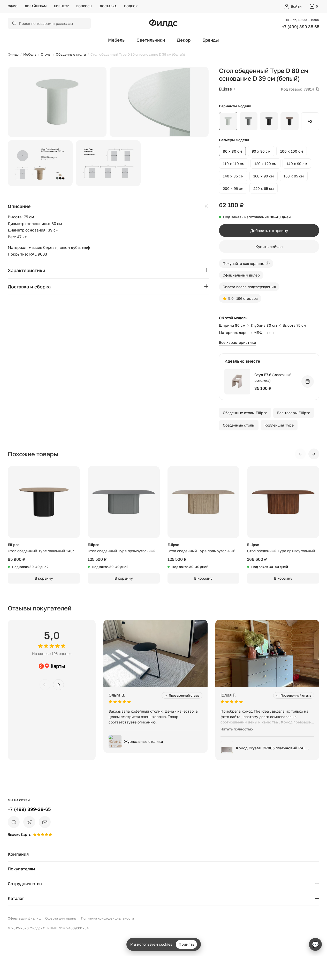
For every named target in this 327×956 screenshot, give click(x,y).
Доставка (108, 6)
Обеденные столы (239, 425)
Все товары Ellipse (293, 412)
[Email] (45, 822)
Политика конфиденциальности (107, 918)
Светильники (150, 40)
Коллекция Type (279, 425)
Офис (12, 6)
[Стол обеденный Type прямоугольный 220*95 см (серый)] (124, 502)
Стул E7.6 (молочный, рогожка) (273, 377)
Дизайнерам (36, 6)
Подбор (131, 6)
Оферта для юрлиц (60, 918)
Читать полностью (236, 729)
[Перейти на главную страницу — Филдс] (163, 23)
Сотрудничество (25, 883)
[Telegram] (29, 822)
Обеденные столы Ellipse (245, 412)
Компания (18, 854)
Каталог (16, 898)
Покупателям (21, 868)
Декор (184, 40)
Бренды (210, 40)
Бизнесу (61, 6)
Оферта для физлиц (24, 918)
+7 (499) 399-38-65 (29, 809)
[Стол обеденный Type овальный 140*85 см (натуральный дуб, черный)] (44, 502)
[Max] (14, 822)
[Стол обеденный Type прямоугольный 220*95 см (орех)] (283, 502)
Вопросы (84, 6)
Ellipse (225, 89)
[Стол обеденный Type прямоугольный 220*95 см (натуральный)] (204, 502)
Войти (296, 6)
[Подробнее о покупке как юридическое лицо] (268, 263)
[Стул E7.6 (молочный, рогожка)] (237, 381)
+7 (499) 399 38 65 (300, 26)
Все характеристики (237, 342)
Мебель (116, 40)
